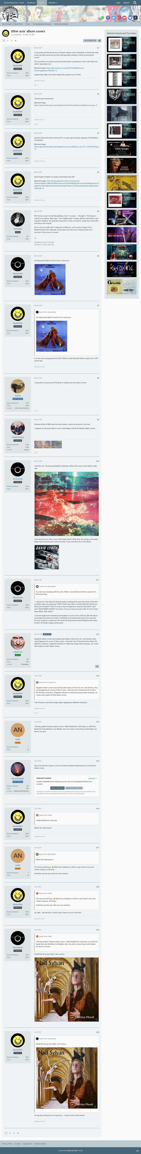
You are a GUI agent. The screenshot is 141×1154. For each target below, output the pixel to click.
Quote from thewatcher (47, 312)
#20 (97, 1032)
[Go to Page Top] (137, 1151)
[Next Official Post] (97, 666)
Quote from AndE (45, 815)
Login (118, 3)
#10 (97, 461)
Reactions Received (12, 73)
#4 (98, 172)
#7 (98, 306)
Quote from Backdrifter (47, 586)
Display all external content (74, 788)
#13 (97, 676)
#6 (98, 256)
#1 (98, 48)
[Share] (99, 40)
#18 (97, 887)
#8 (98, 378)
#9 (98, 420)
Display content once (57, 788)
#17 (97, 848)
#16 (97, 809)
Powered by (70, 1151)
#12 (97, 634)
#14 (97, 722)
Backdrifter (18, 35)
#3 (98, 133)
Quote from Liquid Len (47, 682)
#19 (97, 930)
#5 (98, 211)
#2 (98, 94)
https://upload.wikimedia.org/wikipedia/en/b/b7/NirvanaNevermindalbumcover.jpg (64, 105)
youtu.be (92, 778)
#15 (97, 761)
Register (126, 3)
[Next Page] (15, 40)
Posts (8, 75)
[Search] (135, 3)
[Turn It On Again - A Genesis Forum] (70, 14)
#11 (97, 580)
